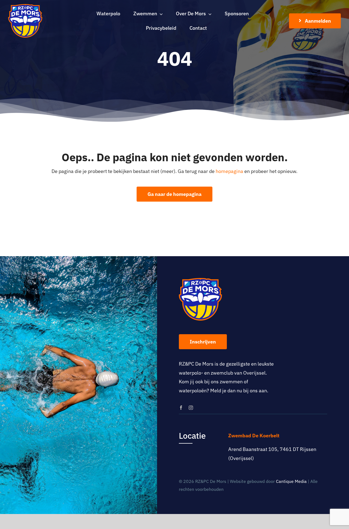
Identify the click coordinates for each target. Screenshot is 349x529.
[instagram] (191, 407)
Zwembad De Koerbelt (253, 435)
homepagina (229, 171)
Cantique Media (291, 481)
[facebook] (181, 407)
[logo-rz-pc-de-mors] (25, 6)
